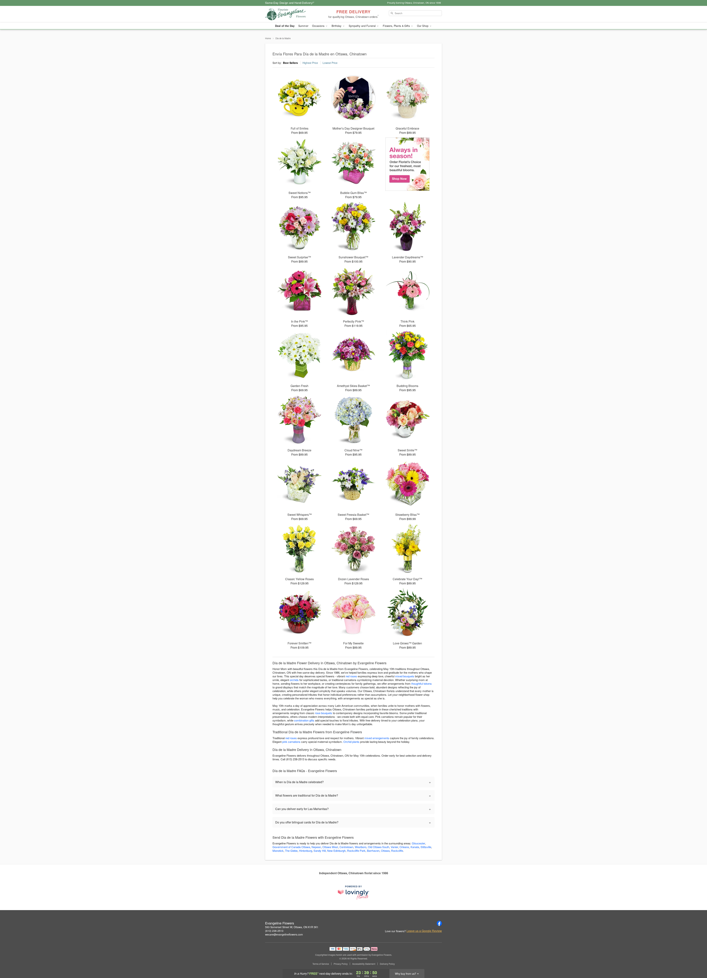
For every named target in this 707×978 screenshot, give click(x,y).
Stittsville (426, 847)
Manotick (278, 851)
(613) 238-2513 (274, 931)
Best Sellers (290, 63)
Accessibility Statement (363, 964)
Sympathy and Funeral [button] (363, 26)
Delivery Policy (387, 964)
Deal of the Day (285, 26)
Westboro (360, 847)
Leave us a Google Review (424, 931)
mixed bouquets (404, 676)
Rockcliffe (397, 851)
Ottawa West (330, 847)
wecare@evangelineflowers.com (284, 934)
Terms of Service (320, 964)
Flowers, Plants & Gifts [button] (396, 26)
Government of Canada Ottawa (291, 847)
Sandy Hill (320, 851)
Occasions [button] (318, 26)
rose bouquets (323, 713)
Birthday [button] (337, 26)
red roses (351, 676)
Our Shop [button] (423, 26)
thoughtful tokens (421, 683)
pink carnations (291, 742)
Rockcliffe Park (356, 851)
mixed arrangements (376, 738)
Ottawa (385, 851)
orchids (294, 680)
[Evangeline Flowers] (291, 14)
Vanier (394, 847)
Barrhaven (373, 851)
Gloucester (418, 843)
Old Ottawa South (378, 847)
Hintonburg (305, 851)
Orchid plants (351, 742)
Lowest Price (330, 63)
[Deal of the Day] (408, 164)
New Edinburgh (336, 851)
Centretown (346, 847)
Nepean (316, 847)
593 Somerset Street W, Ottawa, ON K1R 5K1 (291, 927)
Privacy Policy (341, 964)
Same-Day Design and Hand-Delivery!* (289, 3)
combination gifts (304, 720)
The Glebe (291, 851)
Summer (303, 26)
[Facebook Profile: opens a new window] (439, 923)
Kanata (415, 847)
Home (268, 38)
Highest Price (310, 63)
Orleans (404, 847)
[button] (697, 962)
